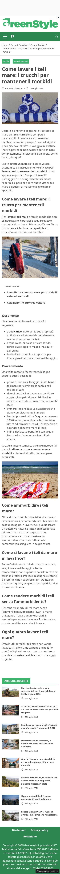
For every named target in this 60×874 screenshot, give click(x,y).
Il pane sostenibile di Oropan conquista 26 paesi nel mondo (36, 798)
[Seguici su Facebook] (12, 36)
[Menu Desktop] (5, 36)
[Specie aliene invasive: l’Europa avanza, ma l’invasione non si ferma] (10, 815)
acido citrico (14, 331)
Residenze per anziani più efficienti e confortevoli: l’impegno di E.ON (39, 726)
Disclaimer (19, 830)
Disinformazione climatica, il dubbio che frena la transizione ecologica (37, 743)
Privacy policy (39, 830)
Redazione (30, 836)
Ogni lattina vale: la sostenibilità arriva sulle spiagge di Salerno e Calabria (38, 762)
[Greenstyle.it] (30, 23)
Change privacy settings (47, 871)
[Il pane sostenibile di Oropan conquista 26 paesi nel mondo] (10, 800)
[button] (57, 36)
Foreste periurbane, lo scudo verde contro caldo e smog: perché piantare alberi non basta (39, 780)
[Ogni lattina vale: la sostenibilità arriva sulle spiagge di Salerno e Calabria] (10, 763)
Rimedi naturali (21, 61)
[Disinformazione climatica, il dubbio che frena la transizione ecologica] (10, 744)
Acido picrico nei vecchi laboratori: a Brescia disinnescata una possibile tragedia (39, 709)
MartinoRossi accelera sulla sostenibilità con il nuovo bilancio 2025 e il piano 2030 (38, 691)
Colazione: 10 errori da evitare (26, 302)
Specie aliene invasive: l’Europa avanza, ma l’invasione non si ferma (39, 813)
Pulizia (6, 61)
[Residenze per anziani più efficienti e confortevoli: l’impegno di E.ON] (10, 729)
